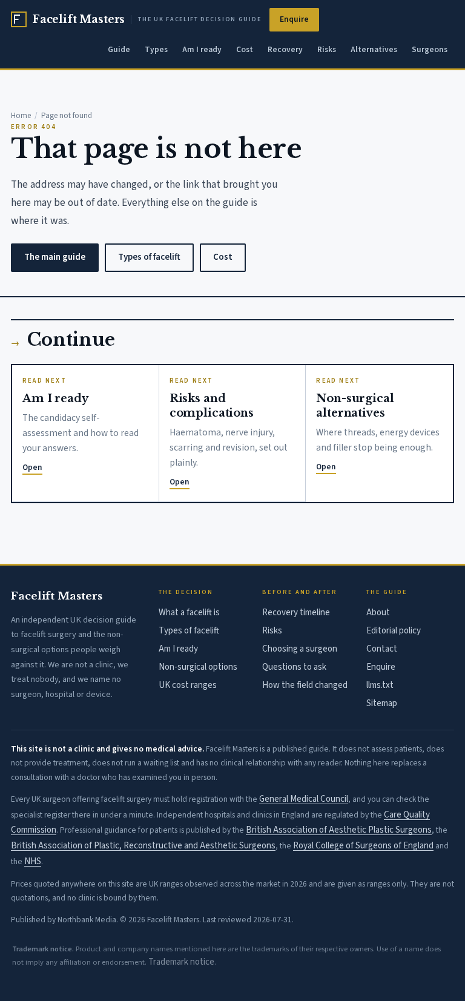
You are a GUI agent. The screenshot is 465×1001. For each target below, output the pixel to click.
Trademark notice (181, 962)
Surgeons (429, 49)
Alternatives (374, 49)
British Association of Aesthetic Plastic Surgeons (339, 830)
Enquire (294, 19)
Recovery (285, 49)
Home (21, 115)
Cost (244, 49)
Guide (119, 49)
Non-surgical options (198, 667)
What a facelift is (189, 612)
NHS (32, 861)
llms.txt (380, 685)
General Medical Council (303, 799)
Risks (326, 49)
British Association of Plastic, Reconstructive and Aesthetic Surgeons (143, 845)
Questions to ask (294, 667)
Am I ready (202, 49)
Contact (381, 649)
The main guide (54, 257)
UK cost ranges (188, 685)
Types (156, 49)
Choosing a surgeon (299, 649)
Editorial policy (393, 630)
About (378, 612)
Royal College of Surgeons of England (363, 845)
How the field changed (305, 685)
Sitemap (381, 703)
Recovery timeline (296, 612)
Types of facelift (149, 257)
